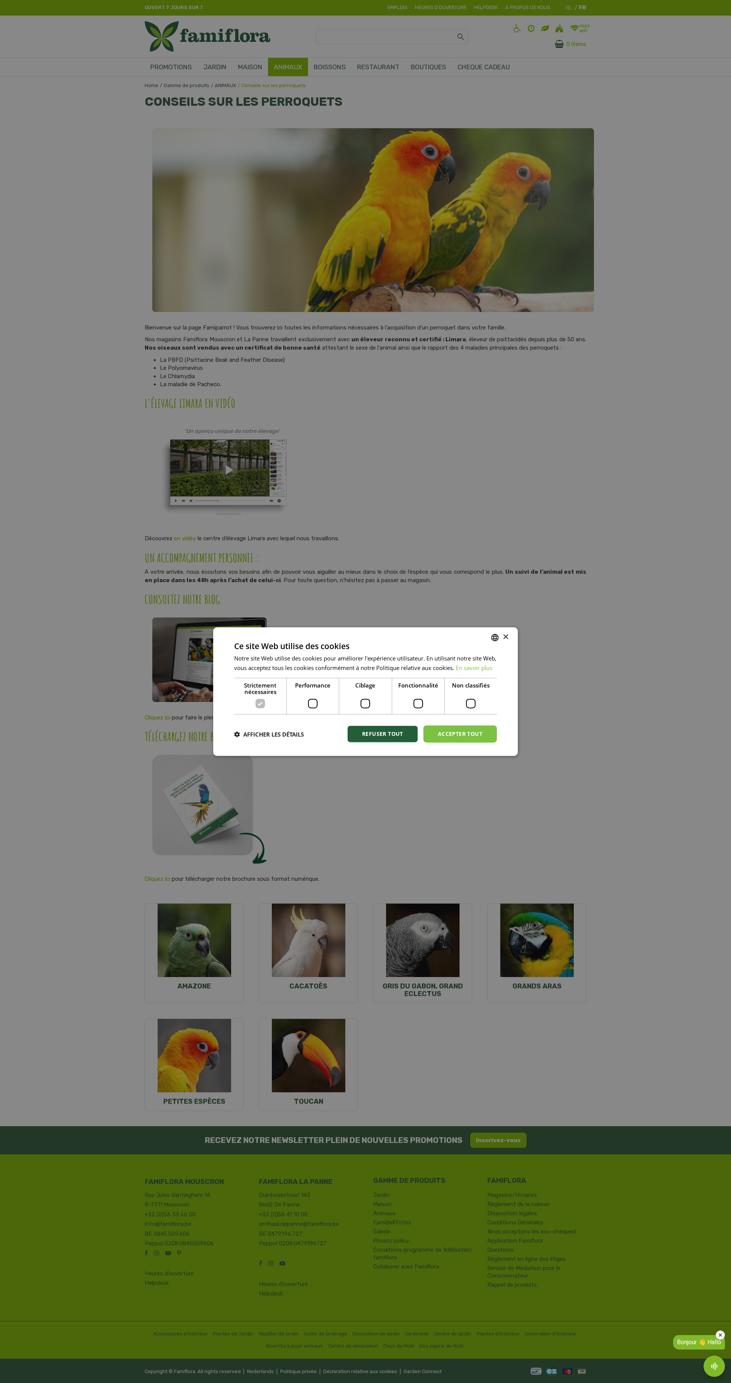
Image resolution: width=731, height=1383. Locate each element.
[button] (269, 734)
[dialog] (365, 691)
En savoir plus (474, 667)
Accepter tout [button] (460, 733)
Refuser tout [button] (382, 733)
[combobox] (495, 637)
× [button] (505, 637)
